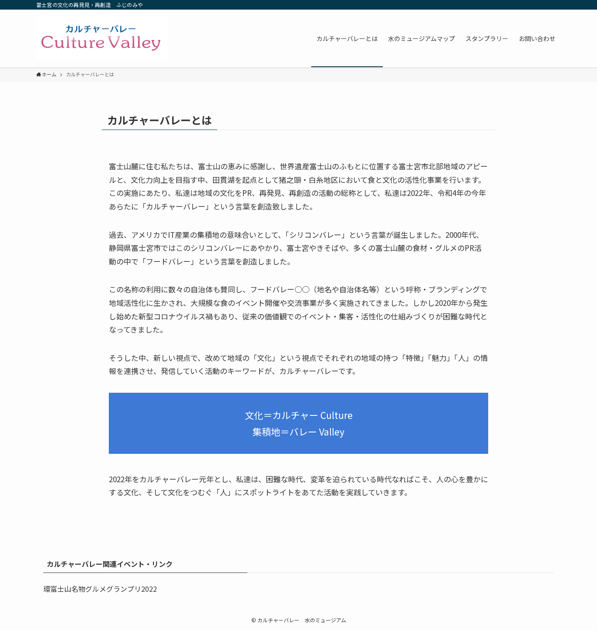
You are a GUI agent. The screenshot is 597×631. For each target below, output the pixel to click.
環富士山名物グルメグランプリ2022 (100, 588)
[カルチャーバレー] (101, 38)
